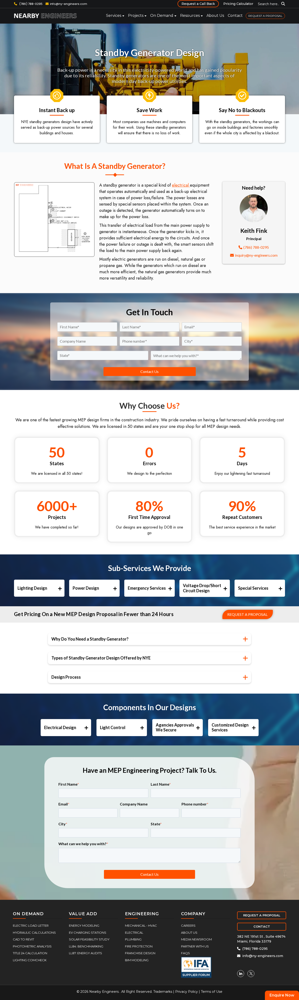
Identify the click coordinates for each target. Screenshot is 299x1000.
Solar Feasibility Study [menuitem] (89, 939)
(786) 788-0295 (31, 4)
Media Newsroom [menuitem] (196, 939)
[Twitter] (250, 973)
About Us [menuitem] (215, 15)
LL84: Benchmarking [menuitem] (86, 946)
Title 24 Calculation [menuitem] (30, 953)
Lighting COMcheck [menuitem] (29, 960)
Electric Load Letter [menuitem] (31, 925)
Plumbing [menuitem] (133, 939)
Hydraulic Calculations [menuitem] (34, 932)
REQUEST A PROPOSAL (261, 915)
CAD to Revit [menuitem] (23, 939)
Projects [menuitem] (135, 15)
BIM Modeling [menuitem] (137, 960)
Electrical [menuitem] (134, 932)
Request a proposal (247, 614)
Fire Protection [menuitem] (139, 946)
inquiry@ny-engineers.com (256, 255)
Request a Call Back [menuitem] (198, 4)
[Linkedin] (240, 973)
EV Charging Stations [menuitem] (87, 932)
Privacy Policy (186, 991)
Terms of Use (211, 991)
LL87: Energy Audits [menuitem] (85, 953)
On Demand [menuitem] (161, 15)
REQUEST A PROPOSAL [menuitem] (265, 16)
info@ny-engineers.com (68, 4)
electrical (181, 185)
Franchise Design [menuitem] (140, 953)
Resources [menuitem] (190, 15)
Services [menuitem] (113, 15)
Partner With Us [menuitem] (195, 946)
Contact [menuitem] (235, 15)
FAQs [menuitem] (185, 953)
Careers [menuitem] (188, 925)
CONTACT (261, 926)
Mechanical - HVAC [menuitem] (141, 925)
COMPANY (193, 913)
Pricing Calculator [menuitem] (238, 4)
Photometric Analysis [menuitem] (32, 946)
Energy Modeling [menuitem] (84, 925)
